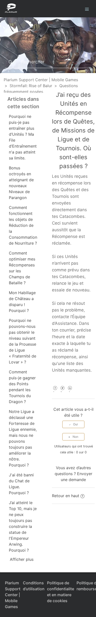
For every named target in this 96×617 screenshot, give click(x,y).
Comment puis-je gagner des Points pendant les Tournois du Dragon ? (22, 386)
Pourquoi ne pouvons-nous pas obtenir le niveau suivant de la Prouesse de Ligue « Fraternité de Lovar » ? (22, 341)
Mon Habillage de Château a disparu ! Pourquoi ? (22, 301)
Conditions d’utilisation (34, 585)
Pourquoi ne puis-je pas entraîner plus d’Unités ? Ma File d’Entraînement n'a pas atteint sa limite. (23, 137)
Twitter (62, 391)
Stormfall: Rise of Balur (31, 85)
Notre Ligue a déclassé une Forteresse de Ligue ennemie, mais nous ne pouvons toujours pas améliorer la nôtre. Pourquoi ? (23, 438)
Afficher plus (21, 559)
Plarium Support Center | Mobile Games (41, 79)
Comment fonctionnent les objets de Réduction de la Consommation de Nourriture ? (23, 225)
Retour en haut (65, 495)
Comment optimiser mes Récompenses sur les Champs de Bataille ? (22, 268)
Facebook (55, 391)
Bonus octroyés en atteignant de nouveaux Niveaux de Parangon (21, 182)
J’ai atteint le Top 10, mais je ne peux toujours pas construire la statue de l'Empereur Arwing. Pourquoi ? (23, 526)
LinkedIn (70, 391)
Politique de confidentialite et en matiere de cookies (60, 591)
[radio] (73, 424)
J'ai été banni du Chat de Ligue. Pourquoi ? (21, 483)
